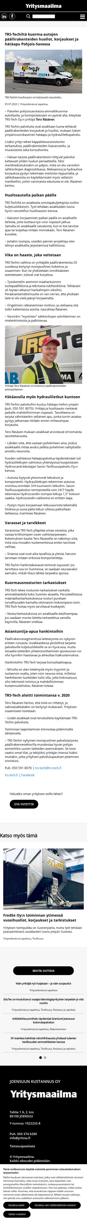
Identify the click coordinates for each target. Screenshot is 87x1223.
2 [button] (45, 1057)
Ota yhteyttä (24, 804)
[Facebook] (12, 16)
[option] (43, 1017)
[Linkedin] (4, 16)
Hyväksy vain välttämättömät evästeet (55, 1205)
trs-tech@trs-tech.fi (48, 768)
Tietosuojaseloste (22, 1146)
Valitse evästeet (16, 1214)
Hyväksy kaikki (16, 1205)
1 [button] (40, 1057)
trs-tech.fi (11, 775)
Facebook (28, 775)
